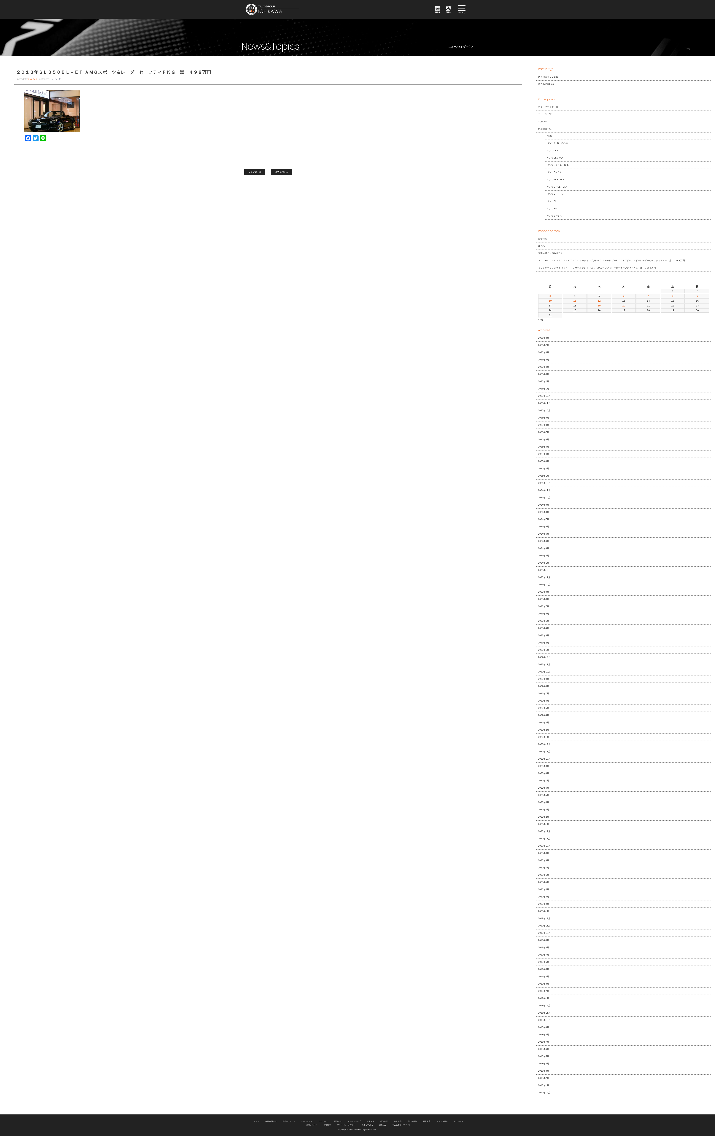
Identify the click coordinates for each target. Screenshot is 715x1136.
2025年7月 (543, 432)
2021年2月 (543, 817)
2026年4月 (543, 367)
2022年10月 (544, 671)
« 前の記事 (254, 171)
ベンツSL (551, 201)
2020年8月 (543, 860)
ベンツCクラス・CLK (558, 165)
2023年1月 (543, 650)
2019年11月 (544, 925)
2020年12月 (544, 831)
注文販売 (397, 1121)
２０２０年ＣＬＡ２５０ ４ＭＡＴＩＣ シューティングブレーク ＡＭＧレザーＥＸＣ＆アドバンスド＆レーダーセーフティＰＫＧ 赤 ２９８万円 (611, 260)
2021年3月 (543, 809)
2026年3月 (543, 374)
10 (550, 300)
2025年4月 (543, 454)
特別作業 (384, 1121)
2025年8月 (543, 425)
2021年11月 (544, 751)
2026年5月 (543, 359)
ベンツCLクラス (555, 157)
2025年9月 (543, 417)
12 (599, 300)
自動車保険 (412, 1121)
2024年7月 (543, 519)
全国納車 (370, 1121)
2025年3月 (543, 461)
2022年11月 (544, 664)
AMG (549, 136)
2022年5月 (543, 708)
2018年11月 (544, 1013)
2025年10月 (544, 410)
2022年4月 (543, 715)
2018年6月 (543, 1049)
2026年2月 (543, 381)
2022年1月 (543, 737)
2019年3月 (543, 983)
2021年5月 (543, 795)
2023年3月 (543, 635)
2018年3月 (543, 1071)
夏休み (541, 246)
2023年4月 (543, 628)
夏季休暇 (542, 238)
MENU (461, 9)
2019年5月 (543, 969)
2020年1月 (543, 911)
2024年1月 (543, 563)
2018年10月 (544, 1020)
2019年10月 (544, 933)
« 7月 (540, 319)
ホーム (256, 1121)
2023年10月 (544, 584)
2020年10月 (544, 846)
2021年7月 (543, 780)
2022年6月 (543, 700)
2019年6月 (543, 962)
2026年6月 (543, 352)
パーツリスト (306, 1121)
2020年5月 (543, 882)
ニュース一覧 (55, 79)
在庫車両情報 (271, 1121)
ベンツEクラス (554, 172)
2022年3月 (543, 722)
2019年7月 (543, 954)
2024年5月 (543, 534)
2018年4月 (543, 1063)
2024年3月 (543, 548)
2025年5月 (543, 446)
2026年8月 (543, 338)
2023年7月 (543, 606)
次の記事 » (281, 171)
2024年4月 (543, 541)
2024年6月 (543, 526)
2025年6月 (543, 439)
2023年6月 (543, 613)
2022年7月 (543, 693)
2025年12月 (544, 396)
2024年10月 (544, 497)
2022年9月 (543, 679)
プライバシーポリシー (346, 1125)
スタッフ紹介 (442, 1121)
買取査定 (426, 1121)
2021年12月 (544, 744)
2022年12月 (544, 657)
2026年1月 (543, 388)
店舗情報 (337, 1121)
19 (599, 305)
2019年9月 (543, 940)
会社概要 (327, 1125)
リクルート (458, 1121)
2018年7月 (543, 1042)
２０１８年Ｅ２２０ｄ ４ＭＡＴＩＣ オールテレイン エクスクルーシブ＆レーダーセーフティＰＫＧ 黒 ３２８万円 (597, 267)
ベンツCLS (552, 150)
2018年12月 (544, 1005)
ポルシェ (542, 121)
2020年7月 (543, 867)
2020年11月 (544, 838)
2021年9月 (543, 766)
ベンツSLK (552, 208)
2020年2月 (543, 904)
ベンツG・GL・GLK (557, 187)
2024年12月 (544, 483)
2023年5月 (543, 621)
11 (574, 300)
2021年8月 (543, 773)
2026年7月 (543, 345)
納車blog (382, 1125)
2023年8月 (543, 599)
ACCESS (449, 12)
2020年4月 (543, 889)
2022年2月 (543, 729)
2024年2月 (543, 555)
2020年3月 (543, 896)
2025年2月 (543, 468)
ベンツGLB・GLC (556, 179)
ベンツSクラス (554, 216)
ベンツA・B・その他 (557, 143)
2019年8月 (543, 947)
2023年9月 (543, 592)
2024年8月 (543, 512)
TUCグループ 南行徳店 (290, 9)
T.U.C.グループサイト (402, 1125)
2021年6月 (543, 788)
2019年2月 (543, 991)
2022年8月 (543, 686)
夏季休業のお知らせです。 (551, 253)
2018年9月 (543, 1027)
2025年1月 (543, 475)
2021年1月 (543, 824)
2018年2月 (543, 1078)
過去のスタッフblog (548, 77)
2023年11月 (544, 577)
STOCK (437, 12)
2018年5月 (543, 1056)
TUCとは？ (323, 1121)
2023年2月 (543, 642)
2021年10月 (544, 759)
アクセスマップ (354, 1121)
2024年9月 (543, 505)
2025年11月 (544, 403)
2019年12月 (544, 918)
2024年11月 (544, 490)
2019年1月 (543, 998)
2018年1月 (543, 1085)
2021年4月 (543, 802)
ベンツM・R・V (555, 194)
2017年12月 (544, 1092)
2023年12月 (544, 570)
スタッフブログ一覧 (548, 107)
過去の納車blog (546, 84)
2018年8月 (543, 1034)
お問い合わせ (311, 1125)
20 (623, 305)
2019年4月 (543, 976)
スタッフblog (367, 1125)
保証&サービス (289, 1121)
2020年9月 (543, 853)
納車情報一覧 (545, 128)
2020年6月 (543, 875)
